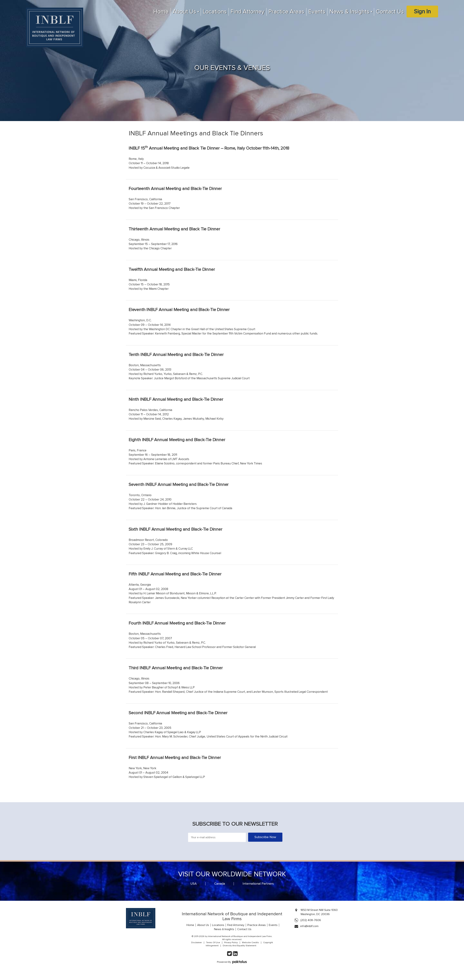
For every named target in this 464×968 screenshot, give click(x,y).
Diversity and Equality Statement (239, 946)
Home (161, 12)
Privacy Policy (231, 943)
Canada (219, 883)
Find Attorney (247, 12)
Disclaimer (196, 943)
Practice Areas (286, 12)
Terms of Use (213, 943)
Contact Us (390, 12)
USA (193, 883)
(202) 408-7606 (310, 920)
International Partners (258, 883)
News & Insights (349, 12)
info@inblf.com (309, 926)
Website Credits (250, 943)
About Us (184, 12)
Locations (215, 12)
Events (316, 12)
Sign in (422, 11)
